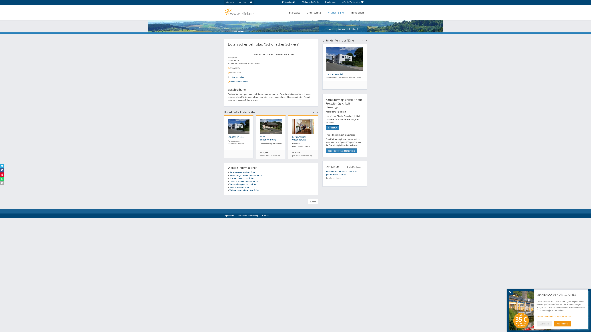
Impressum (229, 216)
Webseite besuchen (239, 82)
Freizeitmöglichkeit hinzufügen (341, 151)
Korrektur (332, 128)
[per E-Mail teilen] (2, 183)
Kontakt (265, 216)
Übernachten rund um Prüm (241, 178)
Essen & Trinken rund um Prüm (243, 181)
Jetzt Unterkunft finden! (343, 29)
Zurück (313, 202)
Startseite (294, 12)
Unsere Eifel (337, 12)
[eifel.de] (239, 11)
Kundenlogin (330, 2)
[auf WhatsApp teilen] (2, 179)
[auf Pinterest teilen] (2, 174)
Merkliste (289, 2)
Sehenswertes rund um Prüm (242, 172)
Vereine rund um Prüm (239, 187)
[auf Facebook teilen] (2, 170)
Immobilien (357, 12)
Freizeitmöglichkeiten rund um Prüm (245, 175)
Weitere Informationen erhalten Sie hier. (554, 316)
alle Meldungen (355, 167)
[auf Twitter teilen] (2, 166)
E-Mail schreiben (236, 77)
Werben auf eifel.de (310, 2)
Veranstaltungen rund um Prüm (243, 184)
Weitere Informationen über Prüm (244, 190)
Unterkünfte (314, 12)
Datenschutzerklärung (248, 216)
